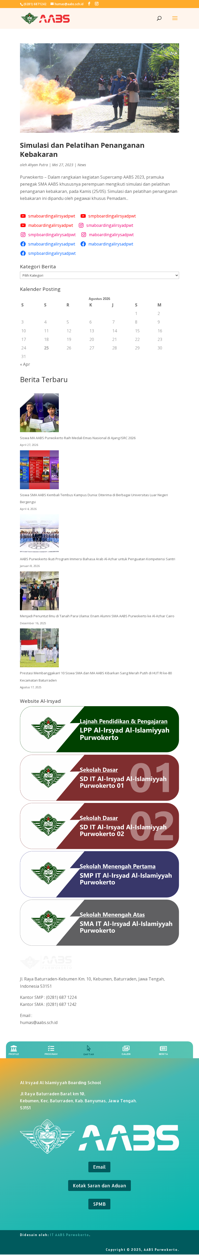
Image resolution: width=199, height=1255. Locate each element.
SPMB (99, 1204)
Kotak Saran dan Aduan (99, 1185)
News (81, 164)
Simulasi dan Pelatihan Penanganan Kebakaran (82, 149)
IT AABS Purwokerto (69, 1235)
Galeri (126, 1054)
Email (99, 1167)
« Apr (25, 364)
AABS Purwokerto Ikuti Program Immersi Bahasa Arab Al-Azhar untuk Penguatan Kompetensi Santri (97, 559)
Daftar (88, 1054)
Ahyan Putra (38, 164)
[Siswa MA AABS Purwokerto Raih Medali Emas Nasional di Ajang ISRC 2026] (39, 413)
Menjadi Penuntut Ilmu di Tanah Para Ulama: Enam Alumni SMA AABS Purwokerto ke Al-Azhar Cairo (97, 616)
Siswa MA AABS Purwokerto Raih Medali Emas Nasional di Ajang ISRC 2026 (78, 438)
